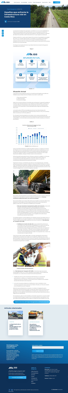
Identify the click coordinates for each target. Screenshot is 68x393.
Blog (49, 2)
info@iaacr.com (51, 378)
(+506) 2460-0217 (52, 375)
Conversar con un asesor (17, 377)
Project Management (37, 2)
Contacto (57, 2)
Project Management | (12, 9)
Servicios (30, 2)
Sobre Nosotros (17, 2)
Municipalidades (24, 2)
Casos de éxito (45, 2)
